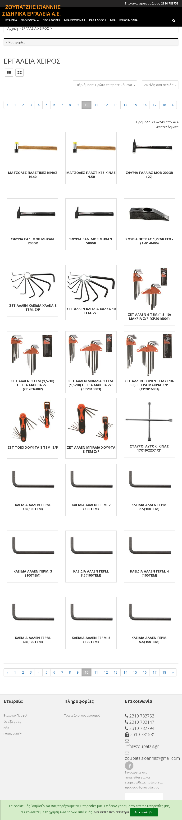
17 (154, 104)
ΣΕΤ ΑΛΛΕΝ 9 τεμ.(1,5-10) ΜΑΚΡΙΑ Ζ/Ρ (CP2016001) (149, 316)
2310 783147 (141, 722)
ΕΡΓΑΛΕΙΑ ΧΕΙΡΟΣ (36, 28)
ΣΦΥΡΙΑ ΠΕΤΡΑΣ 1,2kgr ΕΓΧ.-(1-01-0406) (149, 241)
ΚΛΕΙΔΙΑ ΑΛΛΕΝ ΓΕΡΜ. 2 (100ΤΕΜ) (91, 507)
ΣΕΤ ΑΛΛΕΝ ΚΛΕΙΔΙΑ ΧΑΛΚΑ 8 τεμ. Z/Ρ (32, 307)
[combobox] (160, 84)
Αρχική (13, 28)
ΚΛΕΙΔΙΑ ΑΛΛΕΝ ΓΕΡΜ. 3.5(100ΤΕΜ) (91, 573)
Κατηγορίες (17, 42)
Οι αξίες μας (12, 721)
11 (96, 104)
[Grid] (19, 73)
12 (106, 104)
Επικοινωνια (128, 20)
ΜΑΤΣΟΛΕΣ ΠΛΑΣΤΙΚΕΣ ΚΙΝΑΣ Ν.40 (32, 174)
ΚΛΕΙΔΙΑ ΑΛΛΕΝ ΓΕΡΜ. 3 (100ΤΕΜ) (33, 573)
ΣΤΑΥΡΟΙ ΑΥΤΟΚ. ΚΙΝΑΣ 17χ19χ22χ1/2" (149, 448)
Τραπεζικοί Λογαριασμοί (82, 715)
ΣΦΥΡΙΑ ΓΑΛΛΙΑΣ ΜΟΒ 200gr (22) (149, 174)
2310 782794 (141, 728)
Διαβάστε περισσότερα (111, 812)
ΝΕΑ (113, 20)
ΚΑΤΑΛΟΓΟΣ (97, 20)
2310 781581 (142, 734)
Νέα (6, 728)
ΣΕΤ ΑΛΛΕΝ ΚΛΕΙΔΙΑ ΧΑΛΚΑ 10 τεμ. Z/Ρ (91, 311)
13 (116, 104)
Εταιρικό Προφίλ (15, 715)
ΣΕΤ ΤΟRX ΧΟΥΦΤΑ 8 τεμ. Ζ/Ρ (33, 447)
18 (164, 104)
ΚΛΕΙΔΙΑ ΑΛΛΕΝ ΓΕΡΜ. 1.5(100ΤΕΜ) (33, 507)
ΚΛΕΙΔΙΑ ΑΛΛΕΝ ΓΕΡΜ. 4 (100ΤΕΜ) (149, 573)
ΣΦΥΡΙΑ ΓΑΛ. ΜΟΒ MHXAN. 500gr (91, 241)
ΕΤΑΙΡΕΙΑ (11, 20)
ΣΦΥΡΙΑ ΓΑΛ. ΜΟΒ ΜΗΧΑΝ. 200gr (33, 241)
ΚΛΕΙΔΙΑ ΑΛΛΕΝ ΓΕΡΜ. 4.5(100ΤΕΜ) (33, 639)
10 (86, 104)
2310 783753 (141, 716)
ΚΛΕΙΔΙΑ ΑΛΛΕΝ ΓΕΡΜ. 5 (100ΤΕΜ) (91, 639)
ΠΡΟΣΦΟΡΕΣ (51, 20)
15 (135, 104)
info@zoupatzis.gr (142, 746)
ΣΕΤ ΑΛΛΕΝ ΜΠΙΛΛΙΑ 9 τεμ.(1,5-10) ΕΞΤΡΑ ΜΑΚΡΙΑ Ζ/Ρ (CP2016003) (91, 385)
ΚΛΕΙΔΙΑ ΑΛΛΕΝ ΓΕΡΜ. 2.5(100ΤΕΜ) (149, 507)
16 (145, 104)
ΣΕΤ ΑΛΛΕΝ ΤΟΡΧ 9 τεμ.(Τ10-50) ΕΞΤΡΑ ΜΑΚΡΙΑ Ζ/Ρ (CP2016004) (149, 385)
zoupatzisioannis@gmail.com (144, 758)
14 (125, 104)
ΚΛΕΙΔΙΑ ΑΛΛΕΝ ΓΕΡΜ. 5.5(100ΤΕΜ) (149, 639)
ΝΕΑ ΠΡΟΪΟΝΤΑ (74, 20)
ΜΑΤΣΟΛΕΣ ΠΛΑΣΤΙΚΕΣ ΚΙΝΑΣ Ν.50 (91, 174)
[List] (9, 73)
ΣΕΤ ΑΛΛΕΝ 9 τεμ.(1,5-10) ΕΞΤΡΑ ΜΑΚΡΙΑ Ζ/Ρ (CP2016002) (32, 385)
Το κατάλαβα (144, 812)
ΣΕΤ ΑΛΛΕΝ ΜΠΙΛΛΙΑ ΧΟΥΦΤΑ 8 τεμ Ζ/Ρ (91, 449)
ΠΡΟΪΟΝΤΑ (28, 20)
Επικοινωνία (13, 734)
